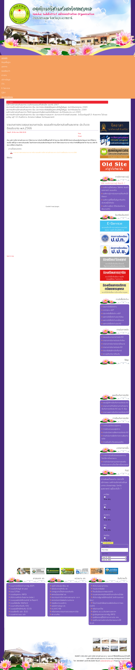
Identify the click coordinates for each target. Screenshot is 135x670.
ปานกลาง (107, 515)
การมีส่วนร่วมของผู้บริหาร (111, 429)
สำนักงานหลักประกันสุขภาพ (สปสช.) (22, 597)
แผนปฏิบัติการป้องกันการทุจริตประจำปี (115, 402)
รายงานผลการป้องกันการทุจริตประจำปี (116, 412)
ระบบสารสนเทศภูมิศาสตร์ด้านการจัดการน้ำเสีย (108, 594)
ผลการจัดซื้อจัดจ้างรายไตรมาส (113, 320)
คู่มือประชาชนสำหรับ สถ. (60, 589)
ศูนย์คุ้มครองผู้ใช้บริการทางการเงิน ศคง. (106, 617)
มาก (105, 504)
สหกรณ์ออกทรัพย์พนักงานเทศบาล (63, 600)
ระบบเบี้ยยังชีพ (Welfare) (19, 603)
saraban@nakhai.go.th (107, 661)
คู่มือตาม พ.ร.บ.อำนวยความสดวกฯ (104, 611)
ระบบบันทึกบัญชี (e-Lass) (19, 589)
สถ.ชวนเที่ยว (56, 614)
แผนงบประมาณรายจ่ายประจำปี (113, 337)
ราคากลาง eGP (108, 310)
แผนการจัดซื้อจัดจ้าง (110, 307)
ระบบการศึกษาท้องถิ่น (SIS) (20, 606)
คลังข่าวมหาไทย (98, 609)
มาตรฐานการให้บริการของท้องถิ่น (63, 591)
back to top (10, 256)
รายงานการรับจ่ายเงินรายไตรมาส (114, 344)
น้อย (105, 525)
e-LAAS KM (56, 609)
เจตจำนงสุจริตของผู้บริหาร (112, 425)
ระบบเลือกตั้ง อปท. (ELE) (19, 611)
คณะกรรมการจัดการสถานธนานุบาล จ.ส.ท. (66, 597)
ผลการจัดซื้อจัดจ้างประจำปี (112, 323)
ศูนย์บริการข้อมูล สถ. (59, 606)
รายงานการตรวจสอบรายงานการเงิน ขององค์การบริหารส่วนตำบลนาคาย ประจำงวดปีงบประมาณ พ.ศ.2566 (45, 152)
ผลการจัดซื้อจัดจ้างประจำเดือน (113, 317)
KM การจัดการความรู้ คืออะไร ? (113, 183)
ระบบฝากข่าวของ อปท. (18, 614)
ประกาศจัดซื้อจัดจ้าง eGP (112, 313)
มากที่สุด (106, 494)
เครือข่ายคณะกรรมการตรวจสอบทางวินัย (65, 611)
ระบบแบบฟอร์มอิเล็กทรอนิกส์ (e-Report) (24, 600)
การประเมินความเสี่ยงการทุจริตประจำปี (115, 432)
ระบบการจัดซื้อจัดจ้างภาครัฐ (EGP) (22, 586)
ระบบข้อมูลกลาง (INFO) (19, 594)
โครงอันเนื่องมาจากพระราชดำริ (103, 591)
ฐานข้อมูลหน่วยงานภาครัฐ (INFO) (104, 614)
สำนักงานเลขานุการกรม (100, 586)
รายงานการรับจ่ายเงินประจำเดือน (114, 340)
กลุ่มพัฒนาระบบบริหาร (59, 603)
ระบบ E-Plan (15, 591)
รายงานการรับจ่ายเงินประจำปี (112, 347)
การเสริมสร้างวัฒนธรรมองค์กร (113, 442)
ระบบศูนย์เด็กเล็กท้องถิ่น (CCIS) (21, 609)
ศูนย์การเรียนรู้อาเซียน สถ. (60, 586)
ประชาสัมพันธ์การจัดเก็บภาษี (112, 350)
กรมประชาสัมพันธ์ (98, 589)
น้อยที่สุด (106, 535)
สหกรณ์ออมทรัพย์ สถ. (59, 594)
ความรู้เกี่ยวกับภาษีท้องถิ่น (111, 354)
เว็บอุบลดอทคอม (125, 661)
